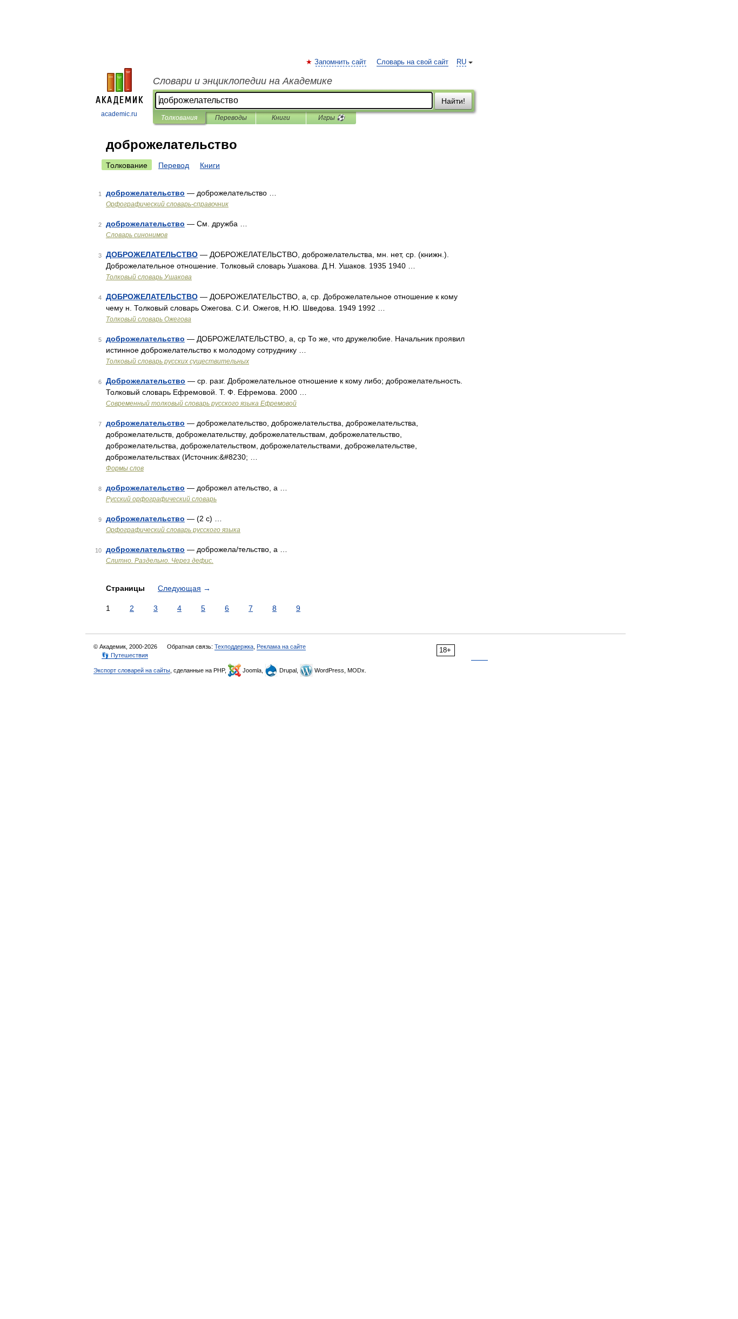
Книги (281, 118)
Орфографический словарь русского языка (173, 530)
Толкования (179, 118)
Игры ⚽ (331, 118)
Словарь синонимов (136, 235)
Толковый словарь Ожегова (148, 319)
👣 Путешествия (125, 655)
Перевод (173, 165)
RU (461, 62)
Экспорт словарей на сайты (131, 670)
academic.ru (119, 114)
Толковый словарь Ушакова (149, 277)
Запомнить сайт (341, 62)
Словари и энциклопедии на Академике (242, 81)
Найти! (453, 101)
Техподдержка (233, 646)
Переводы (231, 118)
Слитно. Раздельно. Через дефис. (159, 560)
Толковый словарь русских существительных (177, 361)
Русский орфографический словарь (161, 499)
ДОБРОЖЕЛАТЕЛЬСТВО (152, 254)
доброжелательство (145, 193)
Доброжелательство (145, 380)
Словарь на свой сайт (412, 62)
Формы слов (125, 468)
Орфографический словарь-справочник (167, 204)
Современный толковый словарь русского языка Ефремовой (201, 403)
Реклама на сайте (281, 646)
